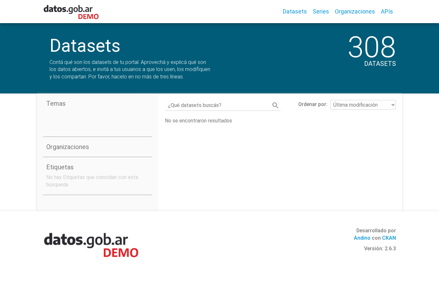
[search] (275, 105)
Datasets (295, 11)
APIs (387, 11)
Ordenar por (312, 104)
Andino (362, 238)
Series (321, 11)
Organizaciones (355, 11)
